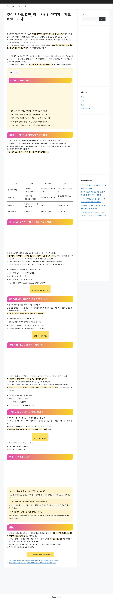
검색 (82, 15)
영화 (19, 6)
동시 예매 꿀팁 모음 (40, 439)
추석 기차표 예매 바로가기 (40, 290)
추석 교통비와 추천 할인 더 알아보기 (40, 555)
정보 (13, 6)
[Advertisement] (40, 96)
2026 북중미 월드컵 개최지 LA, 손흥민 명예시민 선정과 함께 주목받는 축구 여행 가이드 (32, 563)
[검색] (102, 19)
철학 (24, 6)
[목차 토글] (15, 72)
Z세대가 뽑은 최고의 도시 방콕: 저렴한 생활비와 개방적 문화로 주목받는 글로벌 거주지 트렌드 (33, 561)
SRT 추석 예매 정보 (40, 336)
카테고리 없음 (85, 108)
